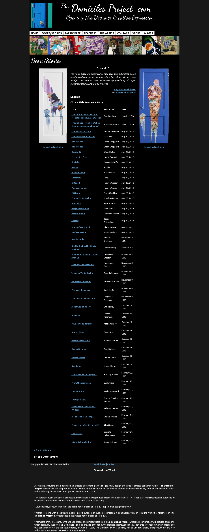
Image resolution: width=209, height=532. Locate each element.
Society (75, 220)
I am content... (78, 391)
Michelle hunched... (81, 442)
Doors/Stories (51, 33)
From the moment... (81, 383)
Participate (73, 33)
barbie (74, 167)
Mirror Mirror (78, 358)
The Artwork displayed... (84, 374)
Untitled (75, 183)
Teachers (90, 33)
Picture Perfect (79, 157)
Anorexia (76, 203)
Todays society (79, 188)
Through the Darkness (82, 264)
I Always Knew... (79, 400)
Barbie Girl (76, 152)
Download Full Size (53, 147)
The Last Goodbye (80, 290)
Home (34, 33)
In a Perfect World (80, 227)
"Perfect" (76, 178)
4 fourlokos (77, 142)
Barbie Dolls (77, 239)
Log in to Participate (125, 89)
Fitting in (75, 193)
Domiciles (76, 366)
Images (148, 33)
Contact (123, 33)
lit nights (75, 162)
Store (136, 33)
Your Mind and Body (81, 324)
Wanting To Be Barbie (82, 273)
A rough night (78, 172)
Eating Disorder (79, 349)
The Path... (76, 433)
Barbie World (78, 214)
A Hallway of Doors (81, 307)
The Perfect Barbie (81, 131)
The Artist (107, 33)
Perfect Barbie (78, 232)
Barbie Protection (80, 341)
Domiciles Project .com (106, 8)
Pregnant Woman (80, 209)
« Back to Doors (42, 450)
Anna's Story (77, 332)
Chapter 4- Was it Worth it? (85, 425)
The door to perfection (83, 136)
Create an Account (126, 92)
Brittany (75, 315)
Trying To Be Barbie (81, 198)
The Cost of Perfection (83, 298)
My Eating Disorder (81, 281)
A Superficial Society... (82, 417)
